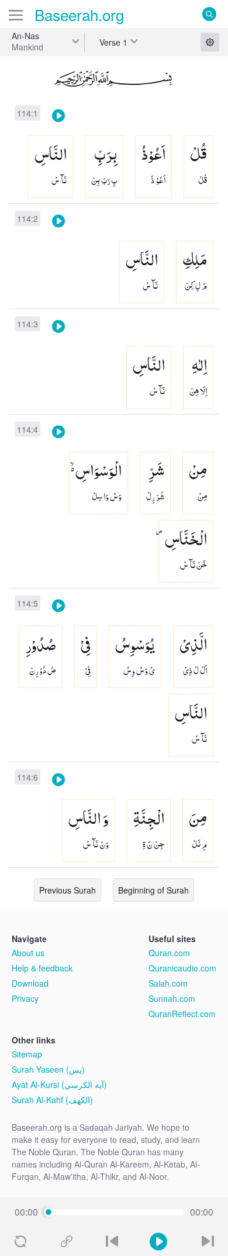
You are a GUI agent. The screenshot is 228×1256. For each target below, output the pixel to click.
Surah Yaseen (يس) (48, 1069)
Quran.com (169, 953)
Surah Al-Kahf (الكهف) (52, 1100)
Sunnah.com (171, 998)
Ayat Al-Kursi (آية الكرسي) (59, 1084)
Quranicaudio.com (182, 968)
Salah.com (168, 983)
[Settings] (210, 42)
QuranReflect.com (182, 1013)
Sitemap (27, 1054)
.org (79, 14)
